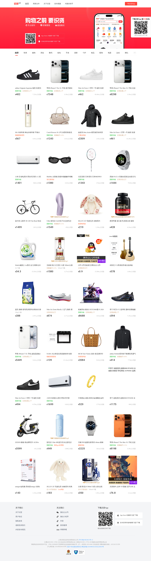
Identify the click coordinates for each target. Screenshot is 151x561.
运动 (118, 53)
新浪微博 (63, 525)
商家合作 (36, 3)
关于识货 (47, 3)
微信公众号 (64, 512)
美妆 (42, 53)
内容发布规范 (20, 529)
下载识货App (131, 4)
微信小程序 (64, 516)
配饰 (101, 53)
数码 (50, 53)
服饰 (33, 53)
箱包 (59, 53)
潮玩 (126, 53)
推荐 (17, 52)
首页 (27, 3)
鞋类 (25, 53)
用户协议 (19, 516)
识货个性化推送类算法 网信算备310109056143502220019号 (85, 547)
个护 (84, 53)
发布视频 (57, 3)
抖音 (62, 521)
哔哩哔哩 (63, 529)
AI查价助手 (69, 3)
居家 (76, 53)
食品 (92, 53)
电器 (109, 53)
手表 (67, 53)
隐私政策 (19, 521)
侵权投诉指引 (20, 525)
